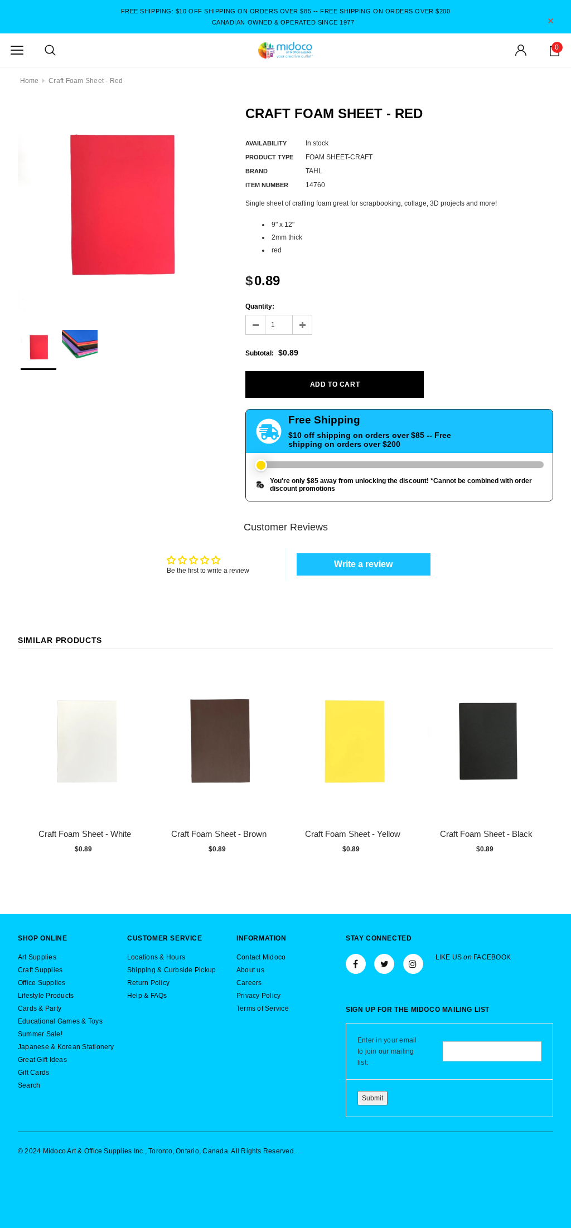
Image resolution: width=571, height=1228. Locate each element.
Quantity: (259, 306)
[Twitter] (384, 964)
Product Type (269, 157)
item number (266, 185)
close (550, 20)
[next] (542, 767)
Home (29, 81)
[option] (120, 207)
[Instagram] (413, 964)
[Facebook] (356, 964)
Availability (266, 143)
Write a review (363, 564)
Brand (256, 171)
